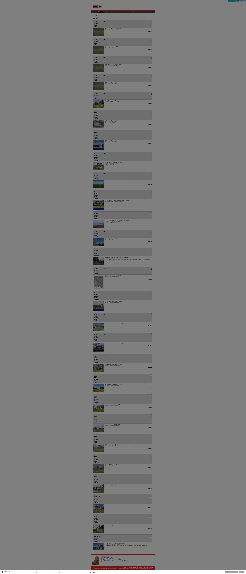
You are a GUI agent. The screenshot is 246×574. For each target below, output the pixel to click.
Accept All (227, 572)
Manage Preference (234, 572)
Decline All (241, 572)
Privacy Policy (93, 572)
